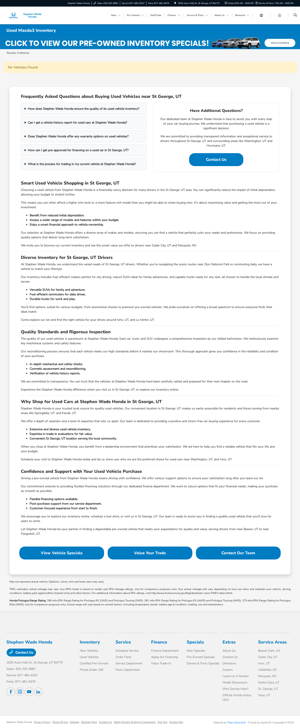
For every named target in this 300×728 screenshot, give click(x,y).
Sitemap (74, 722)
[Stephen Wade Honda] (26, 15)
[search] (295, 15)
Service (123, 642)
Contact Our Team (238, 553)
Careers (227, 670)
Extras (229, 642)
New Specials (196, 651)
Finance (159, 642)
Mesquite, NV (267, 676)
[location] (175, 3)
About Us (229, 651)
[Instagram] (20, 691)
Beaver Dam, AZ (269, 651)
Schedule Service (127, 651)
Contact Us (216, 159)
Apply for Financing (164, 657)
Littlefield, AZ (267, 670)
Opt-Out (162, 722)
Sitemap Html (89, 722)
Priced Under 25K (92, 670)
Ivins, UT (264, 663)
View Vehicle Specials (62, 553)
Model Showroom (234, 682)
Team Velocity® (236, 722)
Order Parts (124, 657)
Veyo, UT (264, 695)
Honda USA (176, 722)
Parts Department (128, 670)
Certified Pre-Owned (94, 663)
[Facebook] (10, 691)
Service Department (129, 663)
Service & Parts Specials (203, 663)
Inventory (90, 642)
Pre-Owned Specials (201, 657)
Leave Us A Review (235, 676)
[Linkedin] (38, 691)
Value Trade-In (161, 663)
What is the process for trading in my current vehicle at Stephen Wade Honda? (82, 164)
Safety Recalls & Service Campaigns (135, 722)
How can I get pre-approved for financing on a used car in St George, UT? (78, 150)
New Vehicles (89, 651)
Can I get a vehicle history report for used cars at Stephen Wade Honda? (77, 122)
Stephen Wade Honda (19, 722)
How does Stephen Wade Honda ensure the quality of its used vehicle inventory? (83, 109)
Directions (229, 663)
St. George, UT (268, 689)
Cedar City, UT (267, 657)
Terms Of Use (60, 722)
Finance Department (165, 651)
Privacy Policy (42, 722)
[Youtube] (29, 691)
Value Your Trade (150, 553)
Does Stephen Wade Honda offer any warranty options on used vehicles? (78, 136)
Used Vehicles (89, 657)
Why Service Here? (235, 689)
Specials (195, 642)
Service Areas (272, 642)
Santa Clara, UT (268, 682)
